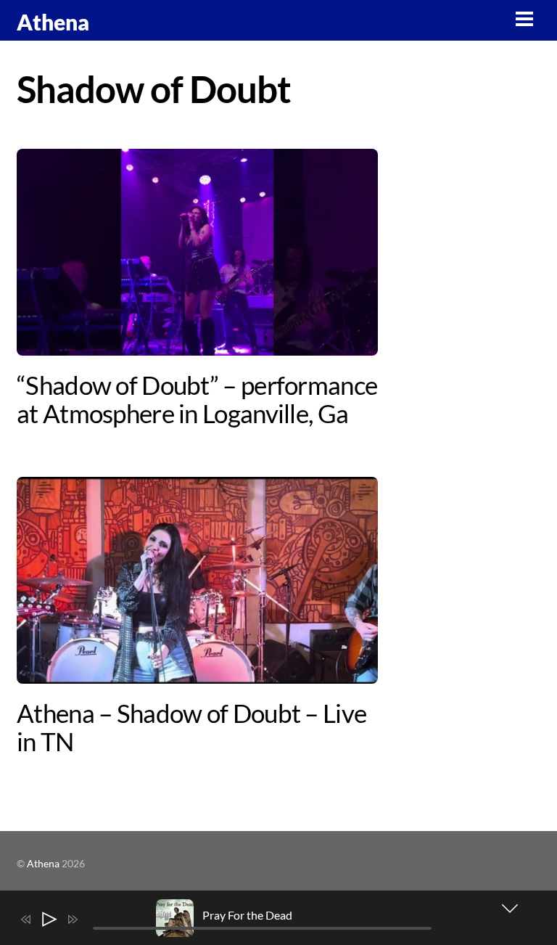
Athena (43, 864)
